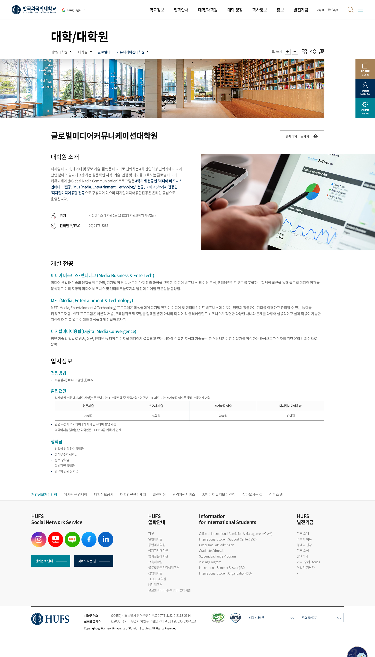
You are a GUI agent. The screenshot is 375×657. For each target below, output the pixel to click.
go (292, 617)
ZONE (365, 73)
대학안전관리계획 (133, 494)
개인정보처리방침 (44, 494)
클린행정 (159, 494)
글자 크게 (288, 52)
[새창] (38, 534)
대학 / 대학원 (256, 617)
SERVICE (365, 92)
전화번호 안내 (44, 560)
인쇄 (320, 51)
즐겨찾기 (304, 51)
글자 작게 (295, 52)
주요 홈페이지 (310, 617)
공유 (313, 51)
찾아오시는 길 (252, 494)
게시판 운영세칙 (75, 494)
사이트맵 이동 (360, 10)
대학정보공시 (103, 494)
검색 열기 (351, 10)
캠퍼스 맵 (276, 494)
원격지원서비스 (183, 494)
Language (73, 10)
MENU (365, 112)
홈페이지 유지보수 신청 (219, 494)
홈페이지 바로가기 (297, 136)
